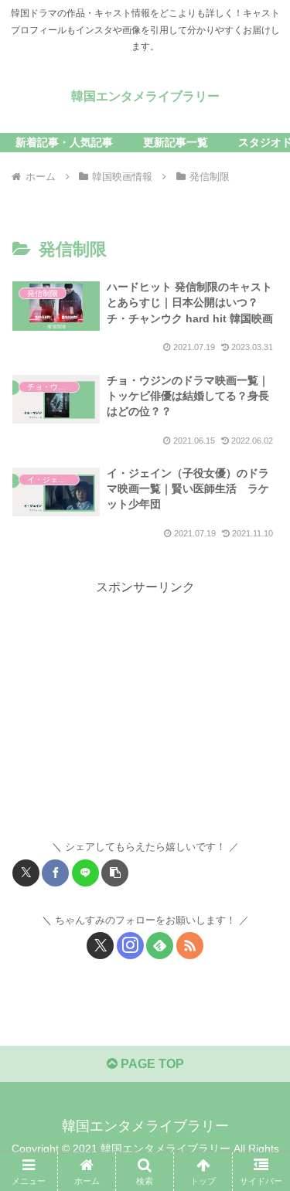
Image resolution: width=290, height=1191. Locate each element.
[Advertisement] (145, 707)
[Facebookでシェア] (55, 872)
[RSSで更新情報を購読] (189, 945)
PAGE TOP (151, 1063)
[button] (114, 872)
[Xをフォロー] (100, 945)
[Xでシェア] (25, 872)
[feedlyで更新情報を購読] (159, 945)
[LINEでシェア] (85, 872)
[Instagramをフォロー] (130, 945)
